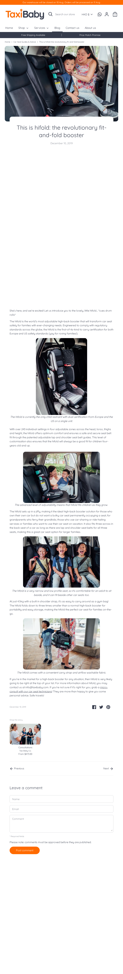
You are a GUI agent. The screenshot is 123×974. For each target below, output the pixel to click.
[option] (33, 35)
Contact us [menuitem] (72, 27)
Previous (18, 768)
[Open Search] (50, 14)
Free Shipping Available (33, 35)
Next (106, 768)
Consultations (25, 747)
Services (40, 27)
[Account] (106, 13)
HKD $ (85, 14)
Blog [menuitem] (57, 27)
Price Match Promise (89, 35)
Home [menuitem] (9, 27)
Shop (22, 27)
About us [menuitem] (90, 27)
